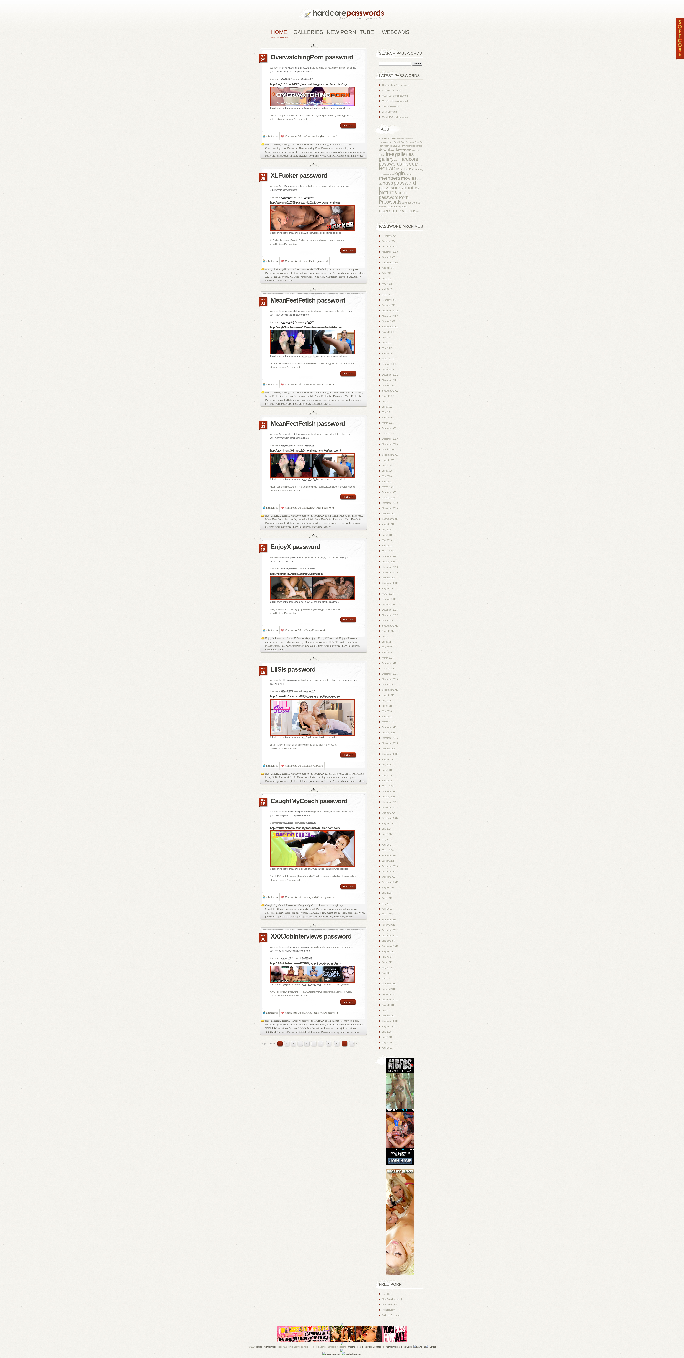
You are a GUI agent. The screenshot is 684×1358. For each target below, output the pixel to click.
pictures (303, 155)
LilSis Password (280, 777)
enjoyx (313, 638)
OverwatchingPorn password (312, 57)
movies (348, 144)
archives (392, 138)
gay (396, 160)
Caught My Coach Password (281, 905)
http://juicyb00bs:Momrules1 (306, 327)
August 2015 (388, 759)
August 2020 (388, 460)
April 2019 (387, 545)
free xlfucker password (290, 186)
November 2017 (390, 615)
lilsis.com (315, 777)
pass (361, 151)
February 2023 (389, 300)
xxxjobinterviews (346, 1028)
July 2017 (387, 636)
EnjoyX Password (328, 638)
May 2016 (387, 711)
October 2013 (388, 877)
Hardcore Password (266, 1347)
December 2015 (390, 738)
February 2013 (389, 919)
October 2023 (388, 257)
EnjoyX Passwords (349, 638)
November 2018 (390, 572)
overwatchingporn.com (345, 151)
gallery (285, 144)
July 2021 (387, 401)
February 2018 (389, 599)
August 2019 (388, 524)
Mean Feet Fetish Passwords (280, 396)
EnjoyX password (295, 546)
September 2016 (390, 690)
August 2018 (388, 588)
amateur (383, 138)
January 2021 (388, 433)
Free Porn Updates (371, 1347)
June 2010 (387, 1037)
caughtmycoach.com (340, 909)
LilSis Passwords (299, 777)
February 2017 (389, 663)
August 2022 (388, 332)
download (388, 149)
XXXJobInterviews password (311, 936)
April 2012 (387, 973)
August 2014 (388, 823)
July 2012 (387, 957)
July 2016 (387, 700)
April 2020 (387, 481)
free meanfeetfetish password (293, 311)
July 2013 (387, 893)
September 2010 (390, 1021)
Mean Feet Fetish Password (347, 392)
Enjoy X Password (275, 638)
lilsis (267, 777)
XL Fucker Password (276, 276)
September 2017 (390, 626)
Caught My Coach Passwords (314, 905)
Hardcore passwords (302, 144)
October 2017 (388, 620)
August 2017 (388, 631)
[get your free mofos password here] (396, 1164)
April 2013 (387, 909)
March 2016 (388, 722)
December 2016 (390, 674)
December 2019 (390, 503)
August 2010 (388, 1026)
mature (408, 174)
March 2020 (388, 487)
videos (361, 155)
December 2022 (390, 310)
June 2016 (387, 706)
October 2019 (388, 513)
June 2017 (387, 642)
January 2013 (388, 925)
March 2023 (388, 294)
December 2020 (390, 439)
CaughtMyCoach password (309, 801)
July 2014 (387, 829)
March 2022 (388, 359)
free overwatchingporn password (295, 68)
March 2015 (388, 786)
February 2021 (389, 428)
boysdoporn (407, 138)
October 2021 (388, 385)
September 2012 (390, 946)
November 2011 (390, 1000)
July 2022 (387, 337)
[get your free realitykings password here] (396, 1274)
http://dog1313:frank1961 (309, 84)
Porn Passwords (335, 155)
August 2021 (388, 396)
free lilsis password (288, 680)
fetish (382, 155)
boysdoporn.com (386, 142)
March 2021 (388, 423)
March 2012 (388, 978)
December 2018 (390, 567)
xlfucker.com (285, 280)
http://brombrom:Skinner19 (305, 450)
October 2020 (388, 449)
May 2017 (387, 647)
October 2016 (388, 684)
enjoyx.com (271, 642)
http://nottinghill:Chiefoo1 (296, 573)
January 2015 (388, 797)
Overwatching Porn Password (281, 148)
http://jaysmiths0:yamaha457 (305, 696)
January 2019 (388, 562)
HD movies (401, 169)
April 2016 (387, 716)
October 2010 (388, 1016)
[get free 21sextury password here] (342, 1341)
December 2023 (390, 246)
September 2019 (390, 519)
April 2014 (387, 845)
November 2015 (390, 743)
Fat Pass (386, 1294)
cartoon (419, 146)
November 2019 (390, 508)
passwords (282, 155)
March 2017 (388, 658)
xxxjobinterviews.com (346, 1032)
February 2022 (389, 364)
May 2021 (387, 412)
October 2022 (388, 321)
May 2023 (387, 284)
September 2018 (390, 583)
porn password (317, 155)
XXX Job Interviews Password (282, 1028)
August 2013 (388, 887)
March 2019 (388, 551)
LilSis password (293, 669)
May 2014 (387, 839)
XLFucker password (299, 175)
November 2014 (390, 807)
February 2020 (389, 492)
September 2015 (390, 754)
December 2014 (390, 802)
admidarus (272, 136)
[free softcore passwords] (680, 59)
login (328, 144)
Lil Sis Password (334, 773)
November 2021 (390, 380)
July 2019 (387, 529)
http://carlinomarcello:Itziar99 (305, 828)
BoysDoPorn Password (404, 142)
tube (396, 206)
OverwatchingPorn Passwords (314, 151)
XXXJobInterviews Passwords (316, 1032)
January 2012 (388, 989)
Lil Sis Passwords (354, 773)
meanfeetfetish (306, 396)
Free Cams (407, 1347)
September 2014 (390, 818)
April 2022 (387, 353)
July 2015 (387, 764)
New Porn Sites (389, 1304)
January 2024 (388, 241)
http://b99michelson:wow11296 (305, 963)
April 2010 (387, 1048)
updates (403, 206)
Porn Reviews (389, 1310)
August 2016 (388, 695)
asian (399, 138)
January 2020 (388, 497)
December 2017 (390, 610)
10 (321, 1043)
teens (391, 206)
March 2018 (388, 594)
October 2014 (388, 813)
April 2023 (387, 289)
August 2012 (388, 951)
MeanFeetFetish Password (329, 396)
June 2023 (387, 278)
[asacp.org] (331, 1354)
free (267, 144)
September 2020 (390, 455)
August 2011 (388, 1005)
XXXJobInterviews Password (281, 1032)
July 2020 (387, 465)
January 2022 (388, 369)
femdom (415, 150)
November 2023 (390, 252)
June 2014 (387, 834)
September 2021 (390, 391)
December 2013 (390, 866)
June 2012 (387, 962)
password (405, 183)
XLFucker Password (337, 276)
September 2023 (390, 262)
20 (329, 1043)
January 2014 (388, 861)
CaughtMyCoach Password (280, 909)
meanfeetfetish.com (288, 400)
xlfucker (319, 276)
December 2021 (390, 375)
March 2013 (388, 914)
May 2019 (387, 540)
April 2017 (387, 652)
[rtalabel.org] (351, 1354)
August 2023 (388, 268)
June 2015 (387, 770)
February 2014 (389, 855)
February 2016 (389, 727)
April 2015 (387, 781)
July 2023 (387, 273)
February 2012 (389, 983)
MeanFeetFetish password (308, 300)
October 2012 (388, 941)
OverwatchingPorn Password (281, 151)
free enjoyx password (289, 557)
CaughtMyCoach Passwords (312, 909)
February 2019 (389, 556)
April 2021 (387, 417)
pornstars (406, 203)
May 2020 (387, 476)
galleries (275, 144)
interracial (389, 174)
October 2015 (388, 748)
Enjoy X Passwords (297, 638)
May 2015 (387, 775)
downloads (404, 150)
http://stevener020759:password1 (305, 202)
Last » (354, 1043)
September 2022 (390, 326)
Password (270, 155)
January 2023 (388, 305)
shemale (416, 203)
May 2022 (387, 348)
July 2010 (387, 1032)
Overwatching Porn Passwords (316, 148)
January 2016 (388, 732)
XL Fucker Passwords (302, 276)
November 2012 (390, 935)
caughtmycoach (340, 905)
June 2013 (387, 898)
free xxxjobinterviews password (294, 947)
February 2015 (389, 791)
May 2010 (387, 1042)
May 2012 (387, 967)
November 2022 (390, 316)
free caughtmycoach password (294, 811)
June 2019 (387, 535)
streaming (383, 207)
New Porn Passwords (392, 1299)
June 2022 (387, 343)
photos (293, 155)
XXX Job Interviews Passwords (317, 1028)
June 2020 (387, 471)
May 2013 (387, 903)
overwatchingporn (344, 148)
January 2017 (388, 668)
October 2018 (388, 578)
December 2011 (390, 994)
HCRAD (319, 144)
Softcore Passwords (391, 1315)
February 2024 (389, 236)
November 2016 (390, 679)
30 (337, 1043)
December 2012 (390, 930)
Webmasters (354, 1347)
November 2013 (390, 871)
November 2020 (390, 444)
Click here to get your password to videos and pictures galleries (310, 108)
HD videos (413, 169)
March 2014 (388, 850)
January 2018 (388, 604)
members (337, 144)
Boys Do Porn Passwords (404, 146)
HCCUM (410, 164)
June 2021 (387, 407)
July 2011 (386, 1010)
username (350, 155)
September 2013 (390, 882)
